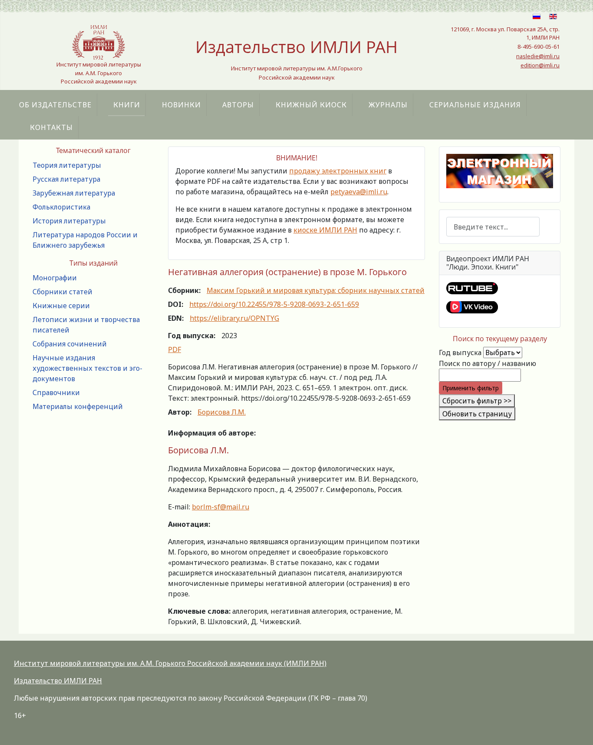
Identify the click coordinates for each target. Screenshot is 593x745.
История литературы (69, 221)
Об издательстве (55, 105)
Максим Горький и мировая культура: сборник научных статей (316, 290)
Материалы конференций (78, 406)
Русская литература (66, 179)
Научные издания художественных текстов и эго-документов (87, 368)
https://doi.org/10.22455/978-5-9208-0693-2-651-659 (274, 304)
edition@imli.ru (540, 65)
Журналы (388, 105)
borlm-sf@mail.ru (220, 507)
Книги (126, 105)
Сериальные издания (475, 105)
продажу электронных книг (337, 171)
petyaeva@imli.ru (358, 191)
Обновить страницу (477, 414)
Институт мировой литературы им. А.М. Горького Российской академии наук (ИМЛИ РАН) (170, 663)
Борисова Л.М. (222, 412)
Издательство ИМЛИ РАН (58, 680)
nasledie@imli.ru (538, 56)
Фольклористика (61, 207)
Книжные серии (61, 305)
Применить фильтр (470, 388)
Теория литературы (67, 165)
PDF (174, 349)
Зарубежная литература (74, 193)
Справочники (56, 392)
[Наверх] (578, 729)
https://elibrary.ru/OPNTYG (234, 318)
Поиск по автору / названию (487, 363)
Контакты (51, 127)
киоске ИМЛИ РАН (325, 230)
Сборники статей (62, 291)
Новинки (181, 105)
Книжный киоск (311, 105)
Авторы (238, 105)
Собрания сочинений (70, 344)
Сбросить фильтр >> (476, 401)
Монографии (55, 278)
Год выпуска (460, 352)
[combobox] (493, 226)
